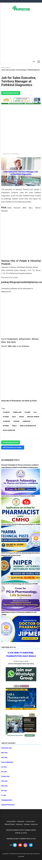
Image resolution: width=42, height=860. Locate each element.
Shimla (14, 426)
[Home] (21, 8)
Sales (14, 416)
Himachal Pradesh (33, 416)
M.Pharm (6, 416)
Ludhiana (16, 421)
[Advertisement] (21, 35)
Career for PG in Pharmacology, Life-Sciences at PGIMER (19, 584)
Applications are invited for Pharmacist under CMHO (18, 496)
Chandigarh (26, 421)
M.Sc (35, 412)
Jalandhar (6, 421)
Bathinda (6, 426)
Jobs (7, 67)
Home (3, 67)
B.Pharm (27, 412)
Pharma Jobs (17, 412)
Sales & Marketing (9, 430)
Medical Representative (28, 426)
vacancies (6, 412)
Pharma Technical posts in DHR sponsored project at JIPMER (21, 524)
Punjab (21, 416)
